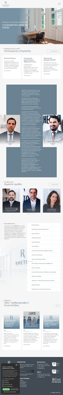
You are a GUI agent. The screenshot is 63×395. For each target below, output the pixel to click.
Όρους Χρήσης (29, 374)
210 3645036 (41, 375)
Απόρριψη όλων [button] (14, 389)
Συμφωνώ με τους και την (25, 374)
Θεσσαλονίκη (41, 362)
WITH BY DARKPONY (56, 392)
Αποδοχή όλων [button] (6, 389)
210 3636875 (47, 375)
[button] (30, 43)
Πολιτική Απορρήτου (22, 385)
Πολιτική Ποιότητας (21, 386)
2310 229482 (47, 365)
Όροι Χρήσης (20, 380)
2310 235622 (41, 365)
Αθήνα (39, 372)
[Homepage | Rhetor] (5, 4)
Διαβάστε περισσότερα (12, 376)
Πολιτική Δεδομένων (23, 375)
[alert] (10, 378)
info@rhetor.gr (41, 368)
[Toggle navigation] (59, 4)
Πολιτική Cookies (21, 383)
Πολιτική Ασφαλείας (22, 382)
